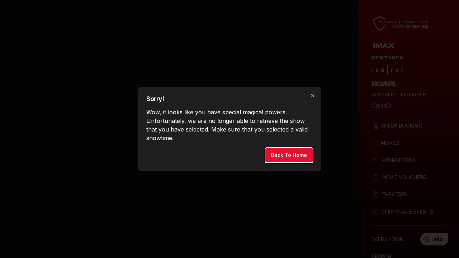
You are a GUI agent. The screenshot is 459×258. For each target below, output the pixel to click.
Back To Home (289, 155)
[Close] (313, 96)
